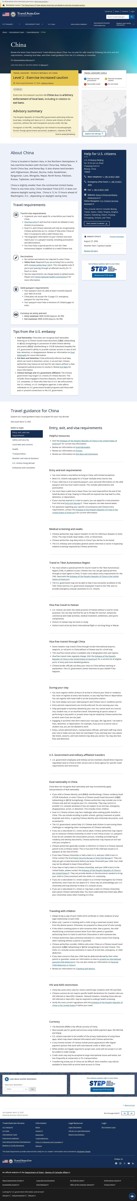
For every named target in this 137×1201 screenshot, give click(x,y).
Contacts (125, 11)
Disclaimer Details (83, 1151)
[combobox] (16, 1089)
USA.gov (5, 1195)
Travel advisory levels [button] (95, 73)
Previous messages (117, 237)
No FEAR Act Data (76, 1181)
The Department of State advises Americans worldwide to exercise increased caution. (53, 5)
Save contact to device (95, 223)
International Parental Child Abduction (16, 1142)
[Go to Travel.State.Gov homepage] (17, 1161)
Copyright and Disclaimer (45, 1181)
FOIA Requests (41, 1185)
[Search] (132, 17)
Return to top (130, 1105)
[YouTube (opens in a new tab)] (128, 1163)
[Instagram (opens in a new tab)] (120, 1163)
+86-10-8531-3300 (101, 190)
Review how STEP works (103, 275)
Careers (108, 11)
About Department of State (12, 1181)
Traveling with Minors (85, 968)
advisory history (48, 83)
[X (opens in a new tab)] (124, 1163)
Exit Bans (64, 367)
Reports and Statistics (76, 1135)
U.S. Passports (7, 1127)
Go (32, 1089)
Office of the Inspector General (81, 1185)
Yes (125, 1113)
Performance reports (112, 1181)
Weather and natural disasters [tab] (25, 458)
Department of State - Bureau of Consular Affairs (46, 1172)
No (131, 1113)
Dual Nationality (83, 447)
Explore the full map (93, 134)
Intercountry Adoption (10, 1138)
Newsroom (40, 1135)
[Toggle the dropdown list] (26, 1089)
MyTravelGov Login (109, 1127)
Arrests (79, 450)
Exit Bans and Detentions (87, 454)
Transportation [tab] (19, 454)
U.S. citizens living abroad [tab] (23, 463)
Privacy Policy (109, 1185)
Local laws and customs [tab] (22, 444)
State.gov (44, 65)
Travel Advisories (32, 32)
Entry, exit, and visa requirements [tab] (20, 433)
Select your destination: (13, 1085)
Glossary (39, 1146)
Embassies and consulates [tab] (23, 467)
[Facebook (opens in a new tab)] (116, 1163)
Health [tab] (15, 449)
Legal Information (74, 1127)
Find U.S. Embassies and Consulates (48, 1142)
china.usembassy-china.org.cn (23, 60)
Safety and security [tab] (20, 440)
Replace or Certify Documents (13, 1146)
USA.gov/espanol (18, 1195)
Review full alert (91, 251)
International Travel (16, 32)
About (117, 11)
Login (133, 11)
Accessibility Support (10, 1185)
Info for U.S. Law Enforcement (79, 1131)
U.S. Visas (5, 1131)
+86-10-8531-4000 (112, 177)
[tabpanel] (86, 746)
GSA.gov (31, 1195)
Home (4, 32)
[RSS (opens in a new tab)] (133, 1163)
